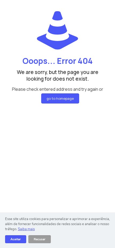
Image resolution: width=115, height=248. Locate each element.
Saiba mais (26, 229)
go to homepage (60, 98)
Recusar (39, 239)
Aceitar (15, 239)
